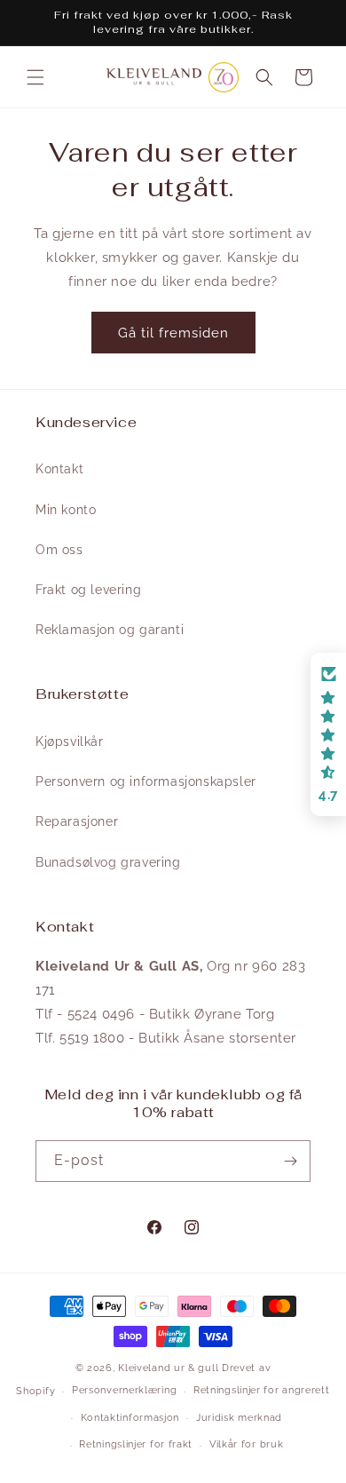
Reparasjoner (76, 821)
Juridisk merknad (239, 1418)
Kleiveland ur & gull (168, 1368)
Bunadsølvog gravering (108, 862)
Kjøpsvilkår (69, 741)
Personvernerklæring (124, 1390)
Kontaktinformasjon (130, 1418)
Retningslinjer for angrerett (261, 1390)
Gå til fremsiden (173, 333)
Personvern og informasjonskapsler (145, 781)
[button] (35, 77)
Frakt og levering (88, 590)
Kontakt (59, 469)
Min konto (65, 510)
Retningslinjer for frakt (136, 1444)
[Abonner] (290, 1161)
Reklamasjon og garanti (109, 630)
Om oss (59, 550)
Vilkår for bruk (246, 1444)
